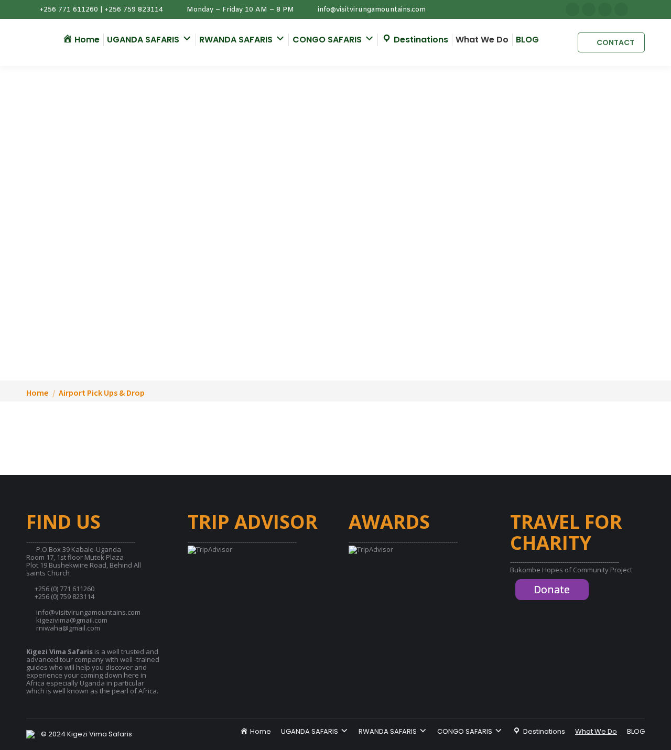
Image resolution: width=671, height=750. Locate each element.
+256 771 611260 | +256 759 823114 (101, 9)
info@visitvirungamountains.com (372, 9)
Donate (552, 589)
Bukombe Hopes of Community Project (571, 569)
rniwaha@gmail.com (68, 628)
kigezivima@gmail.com (71, 620)
